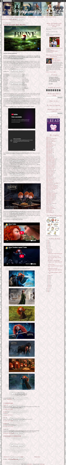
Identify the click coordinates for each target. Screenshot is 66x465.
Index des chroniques (40, 16)
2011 (48, 288)
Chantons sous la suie (51, 264)
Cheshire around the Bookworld (51, 138)
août (49, 276)
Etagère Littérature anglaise (50, 160)
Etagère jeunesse (48, 190)
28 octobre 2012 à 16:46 (8, 420)
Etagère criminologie (49, 180)
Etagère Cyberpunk (49, 143)
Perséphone (5, 412)
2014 (48, 245)
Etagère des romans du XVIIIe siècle (51, 186)
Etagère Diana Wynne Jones (50, 144)
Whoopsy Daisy (50, 52)
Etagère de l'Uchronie (49, 181)
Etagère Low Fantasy (49, 169)
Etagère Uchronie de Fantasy (50, 177)
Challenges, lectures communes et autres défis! (9, 19)
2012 (48, 248)
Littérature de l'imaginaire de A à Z (20, 16)
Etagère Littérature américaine (50, 158)
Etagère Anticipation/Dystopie (50, 141)
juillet (49, 278)
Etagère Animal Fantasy (49, 139)
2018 (48, 242)
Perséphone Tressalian (54, 51)
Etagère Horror (48, 153)
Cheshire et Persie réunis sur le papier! (53, 256)
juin (49, 279)
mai (48, 281)
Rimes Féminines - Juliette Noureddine (53, 260)
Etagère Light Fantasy (49, 157)
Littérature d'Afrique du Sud (50, 208)
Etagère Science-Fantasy (49, 171)
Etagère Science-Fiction (49, 172)
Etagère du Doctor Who (49, 189)
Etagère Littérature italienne (50, 166)
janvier (49, 286)
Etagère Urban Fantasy (49, 179)
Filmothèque (9, 399)
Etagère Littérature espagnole (50, 161)
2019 (48, 240)
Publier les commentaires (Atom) (13, 459)
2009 (48, 291)
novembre (49, 250)
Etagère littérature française (50, 196)
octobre (49, 252)
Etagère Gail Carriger (49, 148)
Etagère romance (48, 202)
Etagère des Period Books (50, 184)
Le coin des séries (48, 205)
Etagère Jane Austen (49, 155)
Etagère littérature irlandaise (50, 198)
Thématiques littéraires (31, 16)
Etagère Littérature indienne (50, 165)
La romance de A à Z (9, 16)
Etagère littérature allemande (50, 194)
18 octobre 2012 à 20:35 (8, 415)
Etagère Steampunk (49, 175)
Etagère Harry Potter (49, 151)
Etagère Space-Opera (49, 174)
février (49, 285)
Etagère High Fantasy (49, 152)
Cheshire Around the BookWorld (51, 16)
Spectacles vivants (49, 209)
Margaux (4, 405)
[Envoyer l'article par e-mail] (13, 398)
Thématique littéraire (49, 210)
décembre (49, 249)
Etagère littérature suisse (49, 200)
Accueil (3, 16)
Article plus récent (6, 456)
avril (49, 282)
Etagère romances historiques (50, 203)
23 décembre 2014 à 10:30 (8, 433)
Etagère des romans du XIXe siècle (51, 185)
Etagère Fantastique (49, 146)
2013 (48, 246)
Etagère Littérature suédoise (50, 167)
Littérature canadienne (49, 207)
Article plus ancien (37, 456)
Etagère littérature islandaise (50, 199)
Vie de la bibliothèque (49, 212)
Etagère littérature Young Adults (51, 193)
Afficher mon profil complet (51, 71)
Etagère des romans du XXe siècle (51, 188)
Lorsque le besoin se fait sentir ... (53, 268)
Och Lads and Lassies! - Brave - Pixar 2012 (14, 24)
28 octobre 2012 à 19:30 (8, 426)
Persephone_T (52, 50)
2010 (48, 290)
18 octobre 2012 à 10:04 (8, 409)
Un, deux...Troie (50, 258)
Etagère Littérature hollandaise (50, 162)
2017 (48, 243)
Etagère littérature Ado (49, 191)
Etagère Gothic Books (49, 150)
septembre (49, 275)
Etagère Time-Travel (49, 176)
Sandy (4, 417)
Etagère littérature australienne (50, 195)
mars (49, 283)
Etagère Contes (48, 142)
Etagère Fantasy (48, 147)
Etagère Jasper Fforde (49, 156)
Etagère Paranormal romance (50, 170)
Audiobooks (48, 137)
